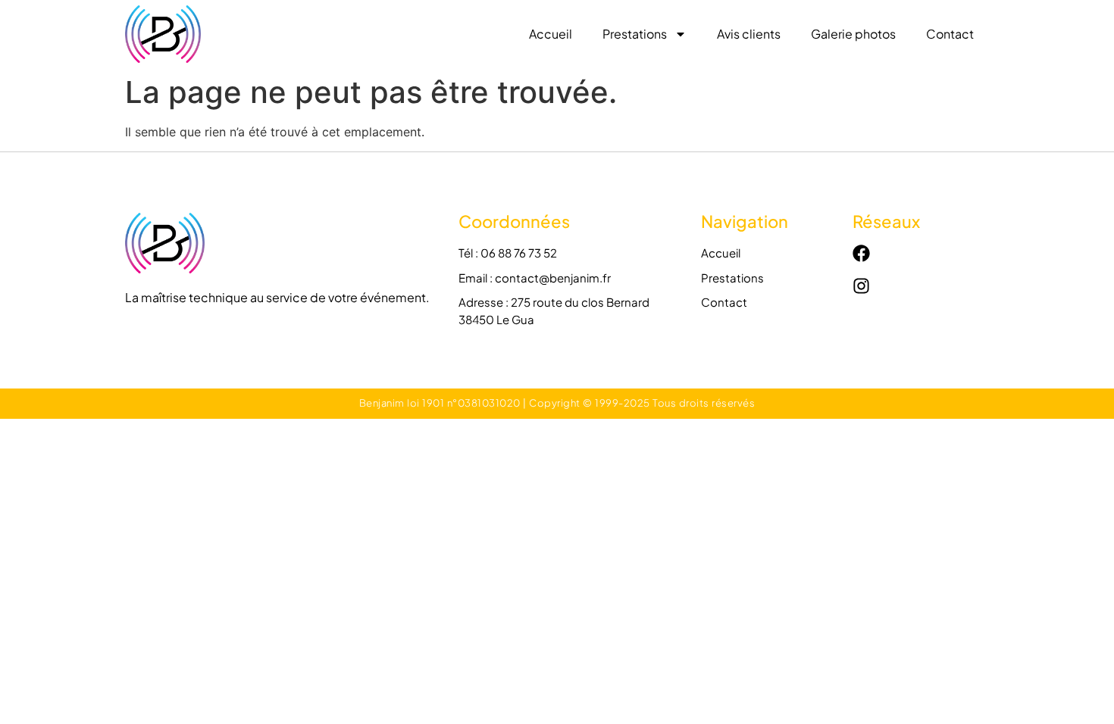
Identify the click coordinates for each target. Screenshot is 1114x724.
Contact (950, 34)
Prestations (634, 34)
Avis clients (749, 34)
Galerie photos (853, 34)
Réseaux (886, 221)
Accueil (550, 34)
